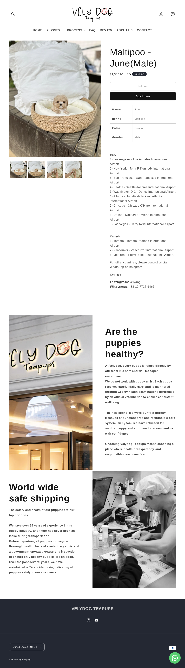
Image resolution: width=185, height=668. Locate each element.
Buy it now (143, 96)
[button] (13, 14)
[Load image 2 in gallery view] (36, 169)
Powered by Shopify (20, 660)
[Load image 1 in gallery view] (18, 169)
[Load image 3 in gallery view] (55, 169)
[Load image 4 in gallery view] (73, 169)
